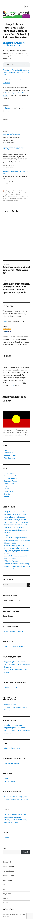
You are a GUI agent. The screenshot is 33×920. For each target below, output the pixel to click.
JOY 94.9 (17, 195)
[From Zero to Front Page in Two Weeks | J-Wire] (16, 178)
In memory (8, 535)
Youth (24, 193)
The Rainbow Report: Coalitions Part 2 (14, 44)
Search (5, 848)
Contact (7, 496)
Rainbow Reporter (17, 198)
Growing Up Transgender (13, 725)
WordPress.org (9, 458)
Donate (7, 494)
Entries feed (8, 453)
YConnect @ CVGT (11, 687)
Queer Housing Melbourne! (14, 631)
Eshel (6, 779)
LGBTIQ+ (19, 193)
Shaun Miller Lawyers (12, 748)
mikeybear (8, 191)
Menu (27, 6)
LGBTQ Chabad (9, 781)
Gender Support (10, 476)
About (12, 385)
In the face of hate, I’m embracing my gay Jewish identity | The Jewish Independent (17, 566)
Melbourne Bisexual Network (15, 646)
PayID (5, 321)
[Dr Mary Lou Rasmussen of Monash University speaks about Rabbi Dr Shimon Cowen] (16, 157)
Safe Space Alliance (11, 822)
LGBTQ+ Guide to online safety (15, 820)
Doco (6, 486)
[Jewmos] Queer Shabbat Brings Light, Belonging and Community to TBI (16, 550)
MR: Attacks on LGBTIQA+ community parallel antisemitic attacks (15, 530)
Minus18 (7, 837)
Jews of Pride (9, 484)
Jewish (14, 193)
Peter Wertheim (17, 196)
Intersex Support (10, 478)
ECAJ (12, 195)
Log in (6, 450)
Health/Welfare (7, 193)
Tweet (7, 108)
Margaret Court (7, 196)
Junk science (24, 195)
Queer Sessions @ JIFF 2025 (14, 545)
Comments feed (10, 455)
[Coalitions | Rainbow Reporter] (16, 138)
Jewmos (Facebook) (11, 763)
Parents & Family (10, 481)
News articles (9, 473)
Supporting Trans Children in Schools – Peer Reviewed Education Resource (17, 664)
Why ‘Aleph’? (9, 491)
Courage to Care (10, 705)
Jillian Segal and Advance (13, 561)
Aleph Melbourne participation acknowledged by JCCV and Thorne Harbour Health (17, 540)
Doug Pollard (7, 195)
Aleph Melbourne (8, 914)
